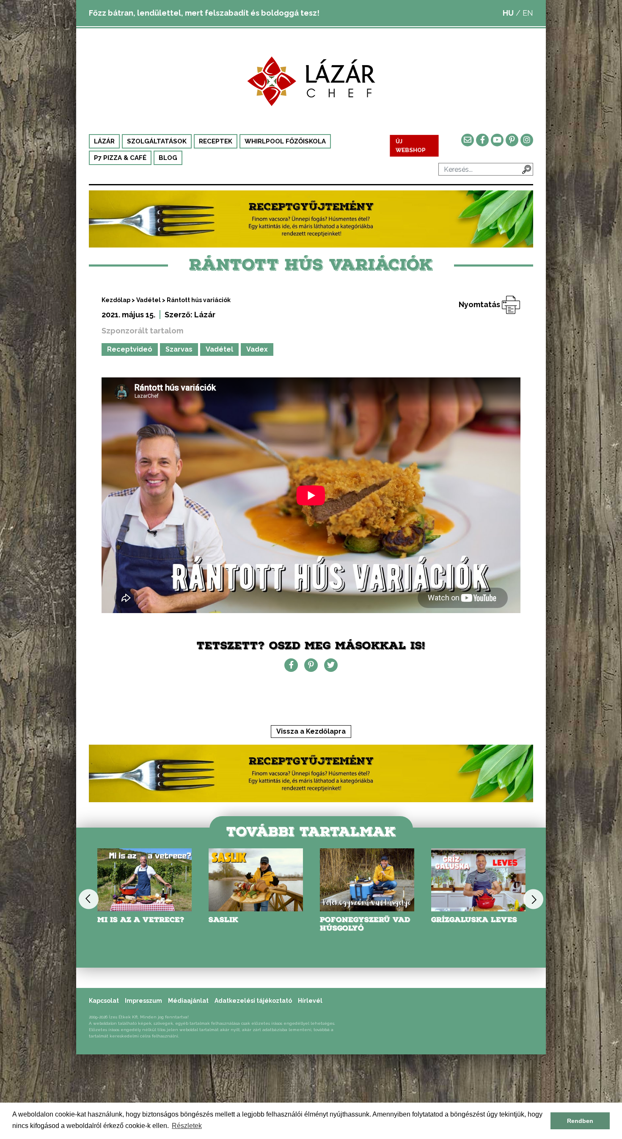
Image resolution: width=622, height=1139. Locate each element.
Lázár (104, 141)
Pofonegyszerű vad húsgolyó (365, 924)
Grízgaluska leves (474, 919)
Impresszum (143, 1000)
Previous (89, 899)
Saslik (223, 919)
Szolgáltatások (157, 141)
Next (533, 899)
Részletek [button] (187, 1125)
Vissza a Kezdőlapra (311, 731)
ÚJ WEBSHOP (410, 146)
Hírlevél (310, 1000)
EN (528, 12)
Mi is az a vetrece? (140, 919)
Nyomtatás (480, 304)
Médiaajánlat (188, 1000)
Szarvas (179, 349)
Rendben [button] (580, 1120)
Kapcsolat (104, 1000)
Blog (168, 158)
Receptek (215, 141)
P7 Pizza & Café (120, 158)
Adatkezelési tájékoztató (253, 1000)
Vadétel (148, 300)
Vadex (257, 349)
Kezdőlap (116, 300)
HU (508, 12)
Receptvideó (129, 349)
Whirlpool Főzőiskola (285, 141)
